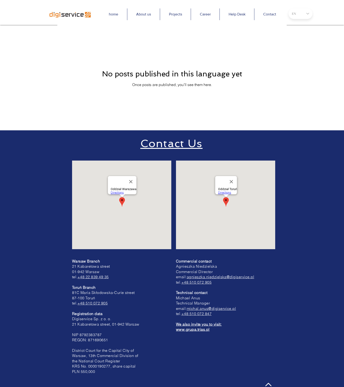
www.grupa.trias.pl (193, 329)
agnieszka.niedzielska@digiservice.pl (220, 276)
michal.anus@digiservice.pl (211, 308)
